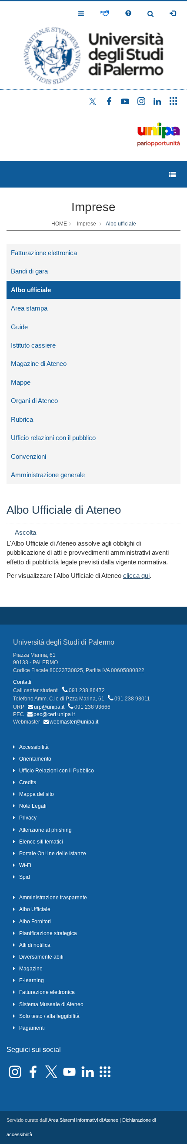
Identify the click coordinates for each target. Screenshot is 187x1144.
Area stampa (29, 308)
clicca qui (136, 575)
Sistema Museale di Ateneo (51, 1004)
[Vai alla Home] (93, 45)
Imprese (93, 207)
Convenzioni (28, 456)
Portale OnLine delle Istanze (52, 853)
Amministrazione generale (48, 474)
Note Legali (33, 806)
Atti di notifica (34, 945)
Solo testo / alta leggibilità (49, 1016)
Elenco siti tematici (41, 842)
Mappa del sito (36, 794)
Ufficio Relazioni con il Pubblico (56, 771)
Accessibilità (34, 747)
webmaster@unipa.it (74, 722)
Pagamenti (32, 1028)
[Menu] (172, 175)
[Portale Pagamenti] (104, 13)
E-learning (31, 980)
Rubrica (22, 419)
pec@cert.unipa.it (54, 714)
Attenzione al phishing (45, 830)
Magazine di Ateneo (39, 363)
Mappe (20, 382)
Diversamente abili (41, 957)
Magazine (31, 969)
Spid (24, 877)
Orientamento (35, 759)
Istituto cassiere (33, 345)
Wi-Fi (25, 865)
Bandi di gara (29, 271)
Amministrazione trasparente (53, 898)
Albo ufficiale (121, 224)
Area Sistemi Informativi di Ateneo (83, 1120)
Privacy (28, 818)
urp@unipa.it (49, 707)
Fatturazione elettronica (44, 252)
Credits (27, 782)
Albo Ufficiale (34, 909)
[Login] (172, 13)
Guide (19, 327)
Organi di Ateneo (34, 400)
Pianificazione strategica (48, 933)
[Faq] (128, 13)
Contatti (22, 682)
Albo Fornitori (35, 922)
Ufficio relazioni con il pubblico (53, 437)
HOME (59, 224)
